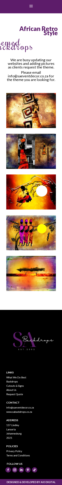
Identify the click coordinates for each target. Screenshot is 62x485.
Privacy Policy (14, 451)
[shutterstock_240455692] (31, 127)
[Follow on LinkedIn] (21, 469)
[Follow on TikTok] (34, 469)
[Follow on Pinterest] (28, 469)
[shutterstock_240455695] (31, 167)
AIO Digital (48, 482)
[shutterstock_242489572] (31, 249)
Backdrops (12, 381)
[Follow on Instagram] (14, 469)
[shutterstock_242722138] (31, 289)
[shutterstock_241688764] (31, 208)
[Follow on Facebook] (8, 469)
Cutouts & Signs (15, 385)
